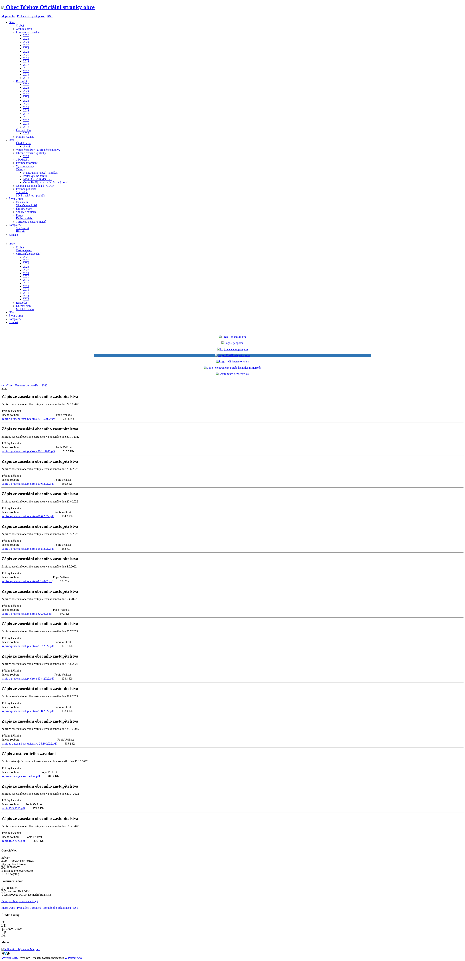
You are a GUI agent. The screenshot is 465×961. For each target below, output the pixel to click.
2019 (26, 58)
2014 (26, 74)
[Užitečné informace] (232, 373)
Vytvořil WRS (9, 957)
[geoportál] (232, 342)
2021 (26, 51)
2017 (26, 64)
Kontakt (13, 234)
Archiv (27, 146)
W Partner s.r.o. (73, 957)
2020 (26, 54)
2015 (26, 71)
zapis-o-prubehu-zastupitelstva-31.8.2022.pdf (28, 711)
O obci (20, 25)
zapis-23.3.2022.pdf (13, 808)
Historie (20, 231)
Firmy (19, 215)
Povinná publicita (26, 188)
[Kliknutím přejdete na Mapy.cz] (20, 949)
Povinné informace (27, 162)
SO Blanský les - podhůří (30, 195)
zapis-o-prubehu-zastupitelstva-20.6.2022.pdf (28, 516)
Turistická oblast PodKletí (31, 221)
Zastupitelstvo (24, 28)
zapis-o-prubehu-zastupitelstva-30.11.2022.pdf (28, 451)
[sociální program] (232, 349)
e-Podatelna (22, 159)
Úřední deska (23, 143)
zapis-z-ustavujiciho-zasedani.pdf (21, 776)
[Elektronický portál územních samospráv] (232, 367)
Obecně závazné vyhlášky (31, 153)
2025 (26, 38)
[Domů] (3, 7)
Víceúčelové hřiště (26, 205)
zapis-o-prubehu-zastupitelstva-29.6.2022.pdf (28, 483)
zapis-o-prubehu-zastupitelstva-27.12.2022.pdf (28, 418)
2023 (26, 45)
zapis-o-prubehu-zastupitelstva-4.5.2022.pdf (27, 581)
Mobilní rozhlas (25, 136)
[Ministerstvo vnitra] (232, 361)
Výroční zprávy (25, 166)
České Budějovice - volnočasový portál (45, 182)
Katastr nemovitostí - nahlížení (40, 172)
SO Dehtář (22, 192)
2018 (26, 61)
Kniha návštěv (24, 218)
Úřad (12, 139)
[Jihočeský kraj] (232, 336)
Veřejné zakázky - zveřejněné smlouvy (38, 149)
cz (2, 385)
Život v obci (16, 198)
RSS (49, 16)
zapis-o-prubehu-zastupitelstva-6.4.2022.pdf (27, 613)
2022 (26, 48)
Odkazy (20, 169)
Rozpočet (21, 81)
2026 (26, 35)
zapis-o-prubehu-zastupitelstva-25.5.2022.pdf (28, 548)
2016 (26, 68)
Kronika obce (24, 208)
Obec (12, 22)
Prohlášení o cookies (29, 907)
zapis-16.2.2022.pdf (13, 840)
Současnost (22, 228)
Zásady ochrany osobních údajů (19, 901)
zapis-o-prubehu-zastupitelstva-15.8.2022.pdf (28, 678)
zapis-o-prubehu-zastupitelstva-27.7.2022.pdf (28, 646)
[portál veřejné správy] (232, 355)
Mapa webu (8, 16)
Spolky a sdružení (26, 211)
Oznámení (22, 202)
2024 (26, 41)
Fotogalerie (15, 224)
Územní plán (23, 130)
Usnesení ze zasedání (28, 32)
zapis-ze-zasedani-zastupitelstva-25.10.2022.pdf (29, 743)
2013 (26, 77)
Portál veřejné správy (35, 175)
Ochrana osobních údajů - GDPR (35, 185)
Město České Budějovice (37, 179)
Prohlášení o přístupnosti (31, 16)
